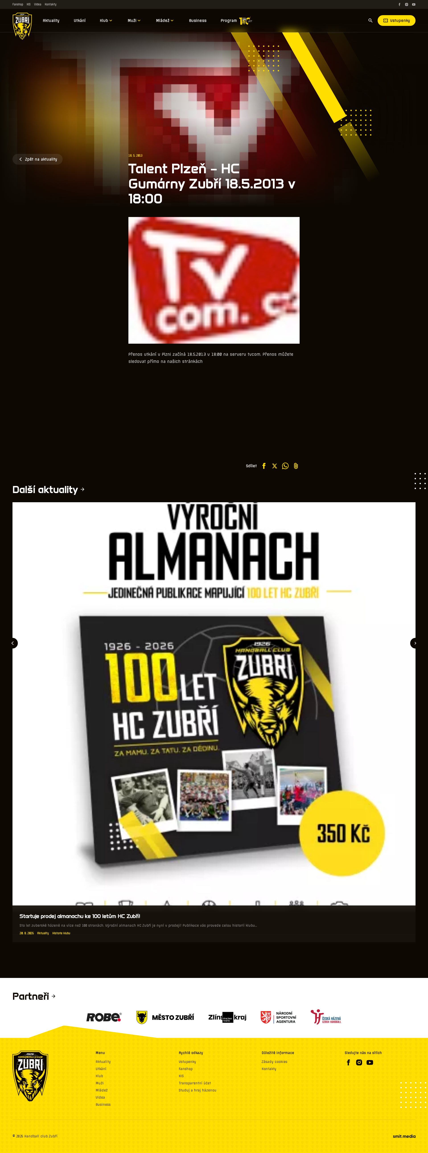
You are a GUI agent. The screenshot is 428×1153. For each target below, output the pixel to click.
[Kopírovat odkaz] (296, 465)
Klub (104, 20)
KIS (29, 4)
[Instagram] (406, 4)
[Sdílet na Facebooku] (264, 465)
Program (229, 20)
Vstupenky (400, 20)
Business (197, 20)
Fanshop (17, 4)
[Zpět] (12, 643)
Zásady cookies (274, 1062)
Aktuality (51, 20)
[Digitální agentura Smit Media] (404, 1136)
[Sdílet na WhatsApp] (285, 465)
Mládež (162, 20)
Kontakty (50, 4)
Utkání (80, 20)
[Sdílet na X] (274, 465)
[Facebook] (399, 4)
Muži (132, 20)
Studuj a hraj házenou (197, 1090)
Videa (37, 4)
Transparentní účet (195, 1083)
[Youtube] (414, 4)
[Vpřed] (415, 643)
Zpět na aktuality (41, 159)
